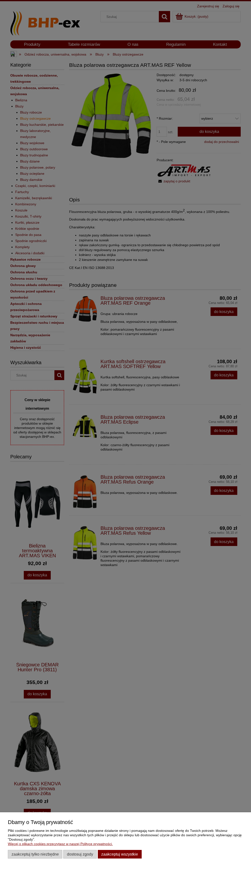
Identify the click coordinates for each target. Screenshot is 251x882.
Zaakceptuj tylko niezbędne (35, 854)
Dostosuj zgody (80, 854)
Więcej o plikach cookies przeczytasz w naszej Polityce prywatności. (60, 844)
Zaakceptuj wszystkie (119, 854)
